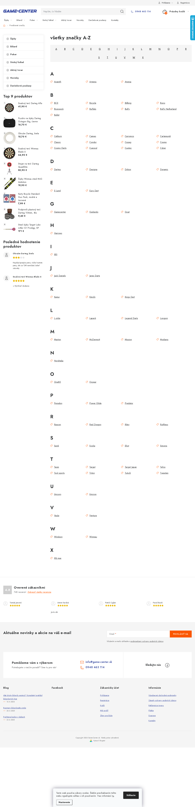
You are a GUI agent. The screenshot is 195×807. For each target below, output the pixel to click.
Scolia (92, 445)
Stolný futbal (17, 62)
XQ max (57, 558)
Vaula (56, 515)
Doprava (152, 715)
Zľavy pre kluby (106, 715)
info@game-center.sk (99, 662)
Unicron (93, 494)
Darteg (57, 169)
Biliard (13, 46)
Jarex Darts (94, 275)
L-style (57, 318)
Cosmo (163, 142)
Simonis (163, 445)
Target (92, 467)
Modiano (164, 339)
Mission (128, 339)
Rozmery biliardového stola (14, 708)
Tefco (163, 467)
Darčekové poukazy (20, 85)
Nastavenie (64, 802)
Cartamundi (165, 136)
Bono (162, 103)
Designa (93, 169)
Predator (129, 403)
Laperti (92, 318)
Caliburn (58, 136)
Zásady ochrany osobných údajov (162, 700)
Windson (58, 536)
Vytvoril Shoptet (99, 741)
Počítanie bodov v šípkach (14, 717)
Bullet (56, 115)
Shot (127, 445)
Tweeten (164, 473)
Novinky (14, 77)
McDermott (94, 339)
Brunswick (59, 109)
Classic (57, 142)
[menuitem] (9, 20)
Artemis (93, 81)
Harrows (58, 233)
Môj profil (104, 710)
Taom (56, 467)
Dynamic (164, 169)
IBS (55, 254)
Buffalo (92, 109)
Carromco (129, 136)
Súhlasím (131, 795)
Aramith (57, 81)
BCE (56, 103)
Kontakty (152, 720)
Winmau (93, 536)
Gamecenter (60, 212)
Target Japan (131, 467)
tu (113, 795)
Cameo (92, 136)
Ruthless (164, 424)
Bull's (127, 109)
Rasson (57, 424)
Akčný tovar (16, 70)
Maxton (57, 339)
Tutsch (128, 473)
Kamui (57, 297)
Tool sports (59, 473)
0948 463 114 (142, 11)
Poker (13, 54)
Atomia (128, 81)
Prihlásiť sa (180, 634)
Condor (93, 142)
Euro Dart (94, 190)
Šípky (13, 38)
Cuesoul (93, 148)
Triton (92, 473)
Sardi (56, 445)
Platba (151, 710)
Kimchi (92, 297)
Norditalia (58, 360)
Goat (127, 212)
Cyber (163, 148)
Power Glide (95, 403)
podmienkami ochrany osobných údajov (147, 641)
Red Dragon (95, 424)
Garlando (93, 212)
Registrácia (185, 2)
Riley (127, 424)
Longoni (164, 318)
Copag (128, 142)
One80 (57, 382)
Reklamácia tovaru (156, 705)
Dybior (128, 169)
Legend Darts (131, 318)
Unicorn (57, 494)
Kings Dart (130, 297)
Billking (128, 103)
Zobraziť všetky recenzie (39, 592)
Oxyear (92, 382)
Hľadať (122, 11)
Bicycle (92, 103)
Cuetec (128, 148)
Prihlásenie (104, 695)
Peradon (58, 403)
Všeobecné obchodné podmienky (162, 695)
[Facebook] (167, 665)
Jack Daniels (60, 275)
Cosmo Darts (60, 148)
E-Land (57, 190)
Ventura (93, 515)
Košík (102, 705)
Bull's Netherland (168, 109)
